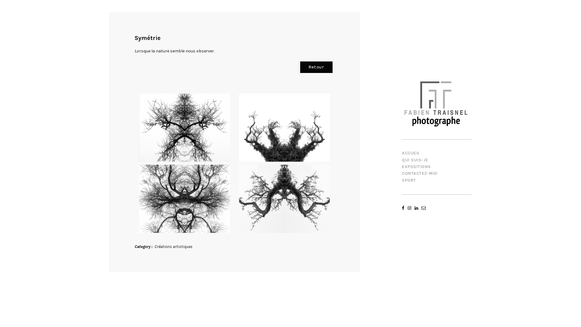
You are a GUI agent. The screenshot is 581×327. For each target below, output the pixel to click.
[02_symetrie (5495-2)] (284, 128)
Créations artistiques (173, 246)
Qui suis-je (415, 160)
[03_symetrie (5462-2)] (184, 199)
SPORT (409, 180)
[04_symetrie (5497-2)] (284, 199)
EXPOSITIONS (416, 166)
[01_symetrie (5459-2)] (184, 128)
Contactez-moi (420, 173)
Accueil (411, 153)
